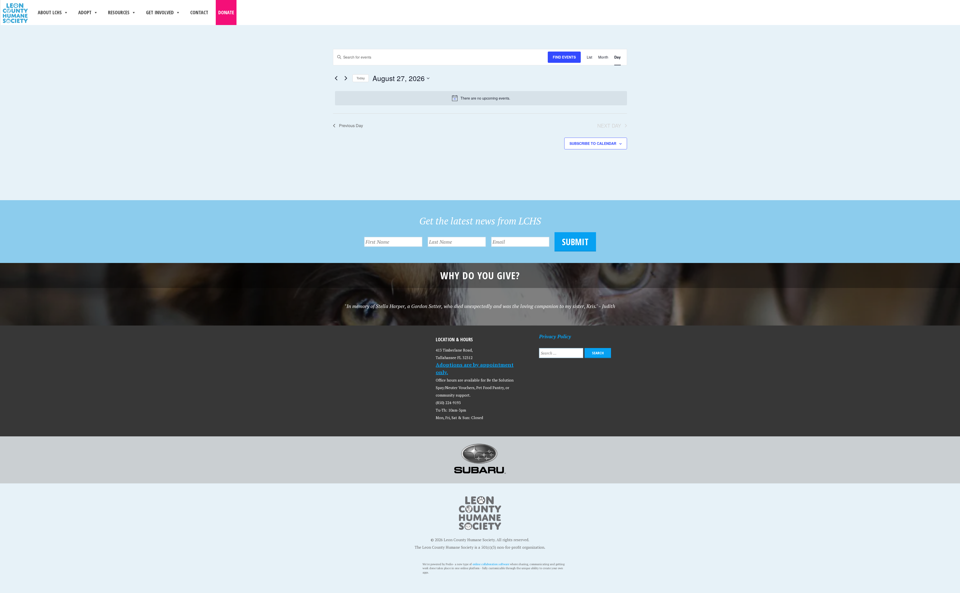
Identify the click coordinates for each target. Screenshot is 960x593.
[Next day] (346, 78)
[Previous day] (336, 78)
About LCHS (50, 12)
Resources (119, 12)
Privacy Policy (555, 336)
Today (360, 78)
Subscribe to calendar (593, 143)
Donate (226, 12)
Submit (575, 242)
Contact (199, 12)
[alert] (481, 98)
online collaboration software (491, 564)
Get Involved (160, 12)
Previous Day (351, 125)
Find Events (564, 57)
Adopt (85, 12)
